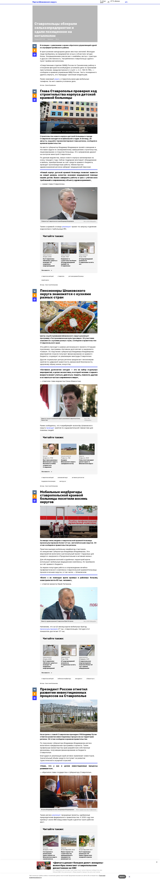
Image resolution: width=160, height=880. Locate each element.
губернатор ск (90, 678)
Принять (122, 876)
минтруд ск (63, 481)
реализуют (66, 227)
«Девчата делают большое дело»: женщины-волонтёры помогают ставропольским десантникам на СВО (78, 865)
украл (57, 79)
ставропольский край (47, 276)
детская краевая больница (76, 276)
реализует (56, 815)
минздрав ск (78, 678)
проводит (50, 428)
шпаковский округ (63, 477)
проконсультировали (49, 629)
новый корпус (45, 280)
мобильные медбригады (64, 678)
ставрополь (61, 276)
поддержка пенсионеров (48, 481)
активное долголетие (78, 477)
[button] (44, 865)
